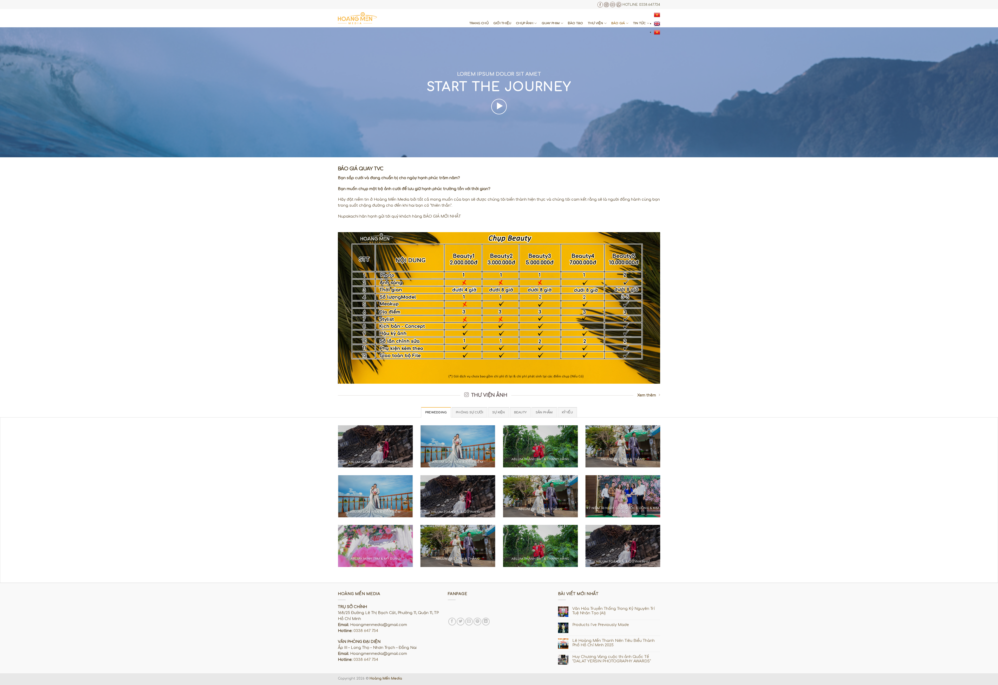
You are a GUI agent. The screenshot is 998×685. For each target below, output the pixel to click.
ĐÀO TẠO (575, 23)
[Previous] (337, 450)
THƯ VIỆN (595, 23)
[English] (657, 23)
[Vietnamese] (657, 15)
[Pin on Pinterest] (477, 621)
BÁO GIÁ (618, 23)
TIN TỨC (639, 23)
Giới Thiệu (502, 23)
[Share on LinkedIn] (486, 621)
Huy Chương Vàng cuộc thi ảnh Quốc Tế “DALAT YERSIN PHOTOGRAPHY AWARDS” (611, 659)
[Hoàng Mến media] (357, 18)
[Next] (661, 450)
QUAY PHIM (551, 23)
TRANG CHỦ (479, 23)
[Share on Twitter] (460, 621)
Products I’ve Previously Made (600, 625)
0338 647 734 (365, 631)
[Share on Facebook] (452, 621)
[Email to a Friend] (469, 621)
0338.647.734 (649, 4)
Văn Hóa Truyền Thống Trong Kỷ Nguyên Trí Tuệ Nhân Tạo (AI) (613, 610)
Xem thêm (646, 395)
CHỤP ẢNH (524, 23)
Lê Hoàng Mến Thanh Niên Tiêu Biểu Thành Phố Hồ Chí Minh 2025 (613, 642)
